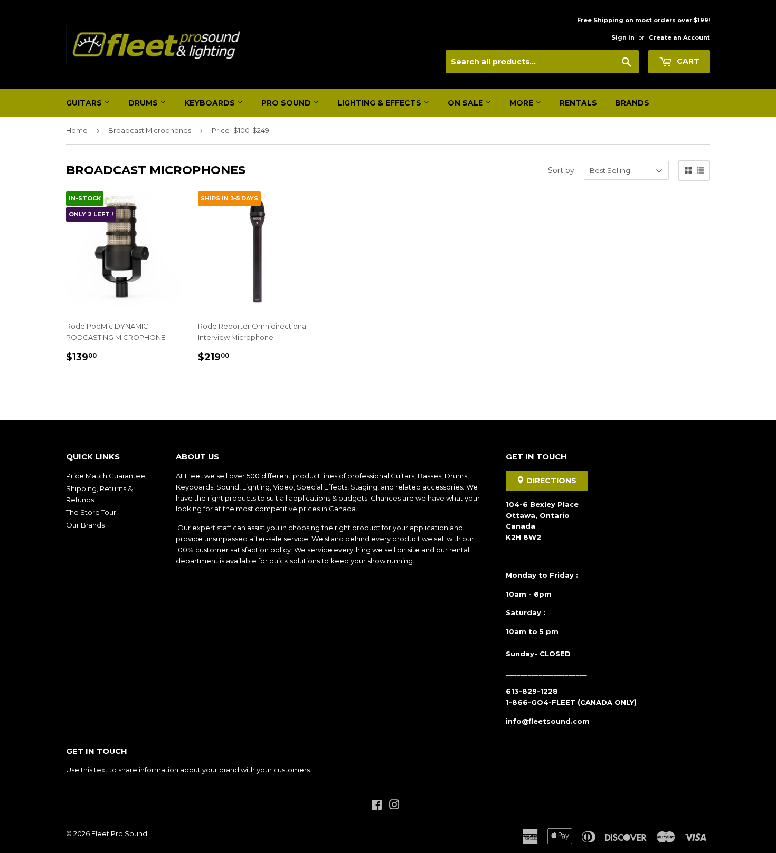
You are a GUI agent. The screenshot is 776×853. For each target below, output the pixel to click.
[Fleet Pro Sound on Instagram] (394, 806)
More (522, 103)
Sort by (561, 170)
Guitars (85, 103)
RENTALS (578, 103)
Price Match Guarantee (105, 476)
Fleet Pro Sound (119, 833)
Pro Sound (287, 103)
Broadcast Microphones (149, 130)
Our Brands (85, 525)
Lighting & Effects (380, 103)
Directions (550, 480)
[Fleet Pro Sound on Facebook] (376, 806)
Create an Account (679, 37)
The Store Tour (91, 512)
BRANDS (632, 103)
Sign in (623, 37)
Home (77, 130)
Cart (687, 61)
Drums (144, 103)
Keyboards (210, 103)
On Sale (466, 103)
